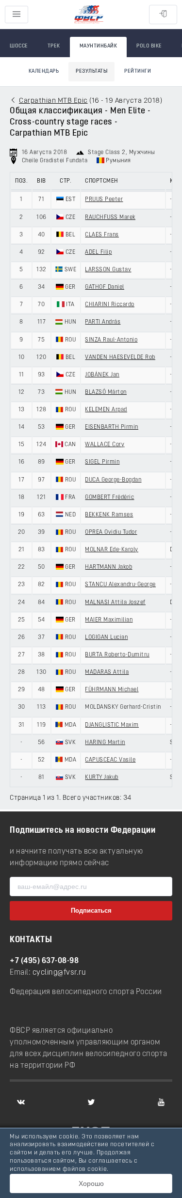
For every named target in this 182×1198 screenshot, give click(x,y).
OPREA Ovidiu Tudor (111, 532)
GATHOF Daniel (104, 287)
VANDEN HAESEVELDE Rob (120, 357)
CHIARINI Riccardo (109, 305)
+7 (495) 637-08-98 (44, 961)
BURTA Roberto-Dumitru (117, 655)
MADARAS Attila (107, 672)
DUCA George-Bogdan (113, 480)
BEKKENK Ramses (109, 515)
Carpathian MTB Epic (53, 101)
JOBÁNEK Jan (102, 375)
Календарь (44, 71)
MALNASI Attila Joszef (115, 603)
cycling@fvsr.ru (59, 973)
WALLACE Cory (104, 445)
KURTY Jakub (101, 777)
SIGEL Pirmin (102, 462)
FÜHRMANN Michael (111, 690)
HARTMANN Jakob (108, 567)
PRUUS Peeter (104, 199)
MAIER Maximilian (108, 620)
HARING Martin (105, 743)
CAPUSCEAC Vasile (110, 760)
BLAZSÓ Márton (106, 392)
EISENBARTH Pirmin (111, 427)
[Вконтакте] (21, 1102)
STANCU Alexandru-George (120, 585)
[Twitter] (91, 1102)
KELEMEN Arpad (106, 410)
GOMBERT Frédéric (109, 497)
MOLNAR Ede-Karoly (111, 550)
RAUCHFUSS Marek (110, 217)
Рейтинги (137, 71)
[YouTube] (161, 1102)
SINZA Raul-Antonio (111, 340)
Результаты (91, 71)
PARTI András (102, 322)
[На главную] (88, 14)
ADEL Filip (98, 252)
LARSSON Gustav (108, 270)
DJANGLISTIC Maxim (112, 725)
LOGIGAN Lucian (106, 637)
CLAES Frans (102, 235)
